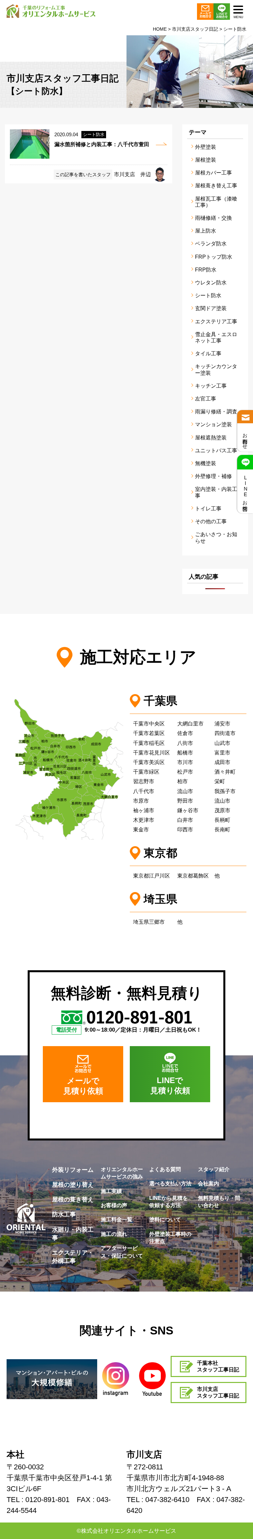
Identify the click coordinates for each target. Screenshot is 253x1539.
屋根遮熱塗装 (211, 437)
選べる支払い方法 (170, 1183)
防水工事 (64, 1214)
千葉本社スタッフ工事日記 (218, 1366)
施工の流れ (114, 1234)
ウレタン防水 (211, 282)
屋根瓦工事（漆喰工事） (216, 202)
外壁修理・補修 (213, 476)
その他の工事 (211, 521)
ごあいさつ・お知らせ (216, 537)
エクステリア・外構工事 (73, 1256)
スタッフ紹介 (214, 1169)
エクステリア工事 (216, 321)
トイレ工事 (208, 508)
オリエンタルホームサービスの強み (122, 1173)
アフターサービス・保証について (122, 1251)
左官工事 (205, 398)
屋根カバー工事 (213, 173)
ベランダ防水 (211, 243)
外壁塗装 (205, 147)
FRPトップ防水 (213, 257)
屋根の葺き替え (73, 1199)
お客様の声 (114, 1205)
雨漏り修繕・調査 (216, 411)
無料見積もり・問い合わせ (219, 1201)
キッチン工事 (211, 386)
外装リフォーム (73, 1170)
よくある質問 (165, 1169)
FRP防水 (205, 270)
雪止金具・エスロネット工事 (216, 337)
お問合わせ (245, 438)
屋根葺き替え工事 (216, 185)
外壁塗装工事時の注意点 (170, 1237)
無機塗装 (205, 463)
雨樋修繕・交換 (213, 218)
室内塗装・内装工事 (216, 492)
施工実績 (111, 1191)
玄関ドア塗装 (211, 308)
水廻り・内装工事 (73, 1233)
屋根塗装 (205, 160)
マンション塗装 (213, 424)
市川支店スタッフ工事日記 (218, 1392)
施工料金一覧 (116, 1219)
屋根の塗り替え (73, 1184)
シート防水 (208, 295)
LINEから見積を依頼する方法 (168, 1201)
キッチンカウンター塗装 (216, 369)
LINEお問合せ (245, 491)
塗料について (165, 1219)
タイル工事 (208, 353)
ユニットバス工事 (216, 450)
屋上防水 (205, 231)
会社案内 (208, 1183)
